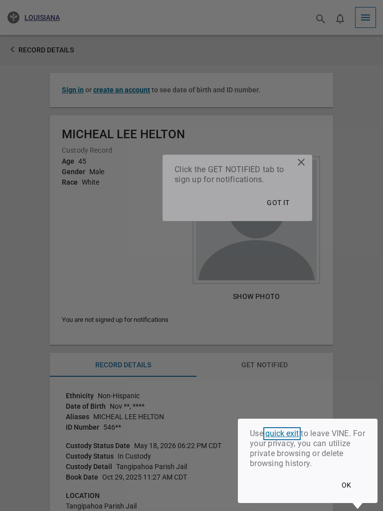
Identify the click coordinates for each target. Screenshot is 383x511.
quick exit (282, 433)
